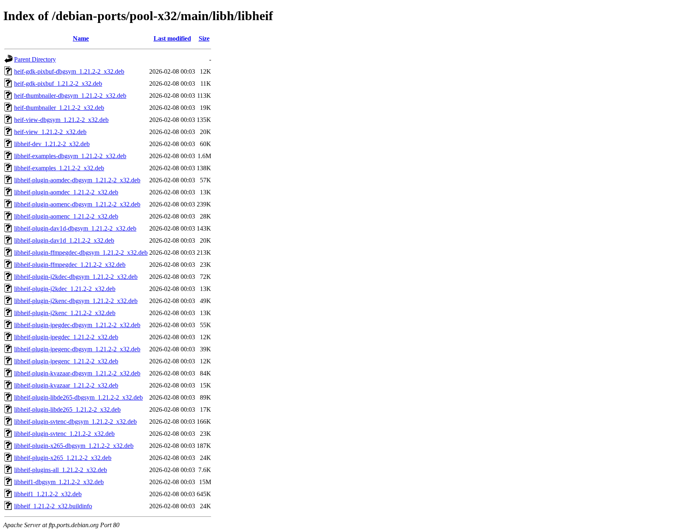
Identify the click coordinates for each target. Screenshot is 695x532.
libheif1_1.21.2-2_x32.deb (48, 494)
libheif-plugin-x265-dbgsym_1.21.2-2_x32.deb (74, 445)
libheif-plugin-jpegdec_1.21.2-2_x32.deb (66, 337)
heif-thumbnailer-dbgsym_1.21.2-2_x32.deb (70, 95)
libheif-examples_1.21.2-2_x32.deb (59, 168)
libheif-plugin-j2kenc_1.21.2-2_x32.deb (64, 312)
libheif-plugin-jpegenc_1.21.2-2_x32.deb (66, 361)
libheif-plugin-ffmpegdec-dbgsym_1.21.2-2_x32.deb (81, 252)
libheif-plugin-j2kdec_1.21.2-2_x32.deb (64, 288)
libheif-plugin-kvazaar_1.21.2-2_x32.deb (66, 385)
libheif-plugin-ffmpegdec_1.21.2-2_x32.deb (69, 264)
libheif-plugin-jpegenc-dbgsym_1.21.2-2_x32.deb (77, 349)
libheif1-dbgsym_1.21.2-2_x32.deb (59, 481)
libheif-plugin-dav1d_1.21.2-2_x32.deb (64, 240)
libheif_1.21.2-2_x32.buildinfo (53, 506)
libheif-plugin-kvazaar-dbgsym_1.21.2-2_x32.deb (77, 373)
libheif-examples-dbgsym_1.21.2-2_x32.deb (70, 156)
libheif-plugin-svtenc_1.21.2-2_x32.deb (64, 433)
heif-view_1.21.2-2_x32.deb (50, 131)
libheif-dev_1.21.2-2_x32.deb (52, 143)
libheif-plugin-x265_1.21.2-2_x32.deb (62, 457)
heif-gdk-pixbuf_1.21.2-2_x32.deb (58, 83)
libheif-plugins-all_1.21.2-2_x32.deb (60, 469)
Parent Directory (35, 59)
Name (81, 38)
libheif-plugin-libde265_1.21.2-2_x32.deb (67, 409)
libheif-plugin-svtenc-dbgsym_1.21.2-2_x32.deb (75, 421)
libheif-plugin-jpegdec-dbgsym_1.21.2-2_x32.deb (77, 325)
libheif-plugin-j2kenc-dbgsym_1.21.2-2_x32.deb (76, 300)
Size (204, 38)
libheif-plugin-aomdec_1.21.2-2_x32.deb (66, 192)
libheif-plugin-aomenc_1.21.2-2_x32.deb (66, 216)
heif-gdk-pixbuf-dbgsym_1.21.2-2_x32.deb (69, 71)
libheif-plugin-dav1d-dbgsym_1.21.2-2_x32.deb (75, 228)
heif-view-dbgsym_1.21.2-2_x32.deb (61, 119)
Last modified (172, 38)
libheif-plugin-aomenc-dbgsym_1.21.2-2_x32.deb (77, 204)
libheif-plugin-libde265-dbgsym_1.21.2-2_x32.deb (78, 397)
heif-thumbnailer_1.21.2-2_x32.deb (59, 107)
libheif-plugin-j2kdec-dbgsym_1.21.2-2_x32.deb (76, 276)
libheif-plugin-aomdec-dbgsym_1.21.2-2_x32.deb (77, 180)
